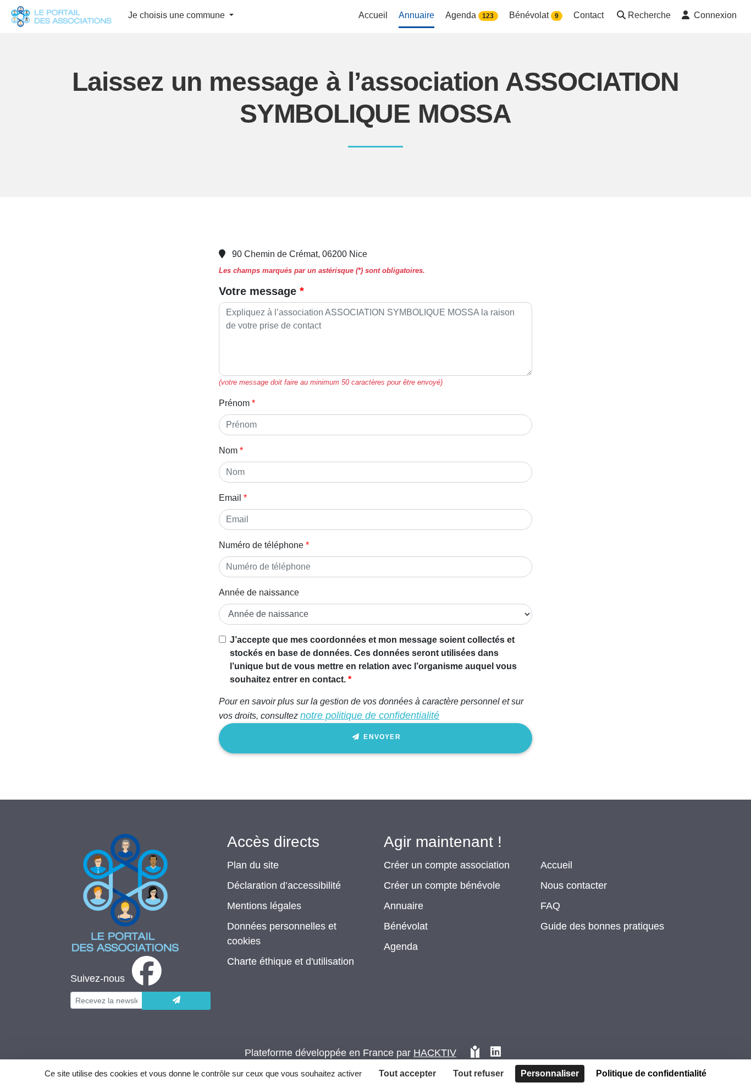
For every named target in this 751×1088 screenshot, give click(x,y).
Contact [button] (588, 15)
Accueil (556, 865)
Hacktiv (434, 1052)
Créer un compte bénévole (442, 885)
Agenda (401, 946)
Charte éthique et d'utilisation (290, 961)
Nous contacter (573, 885)
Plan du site (253, 865)
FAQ (550, 905)
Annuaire (403, 905)
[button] (643, 16)
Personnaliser (550, 1073)
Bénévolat (406, 926)
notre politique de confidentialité (369, 715)
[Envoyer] (176, 1001)
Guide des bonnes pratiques (602, 926)
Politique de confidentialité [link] (651, 1073)
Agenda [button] (469, 15)
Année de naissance (259, 592)
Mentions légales (264, 905)
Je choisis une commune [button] (177, 15)
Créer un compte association (447, 865)
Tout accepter (407, 1073)
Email (230, 497)
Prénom (234, 403)
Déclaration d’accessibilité (284, 885)
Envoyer (381, 737)
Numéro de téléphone (261, 545)
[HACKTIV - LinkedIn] (495, 1053)
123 (488, 16)
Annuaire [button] (416, 15)
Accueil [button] (373, 15)
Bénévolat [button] (534, 15)
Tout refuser (478, 1073)
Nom (228, 450)
